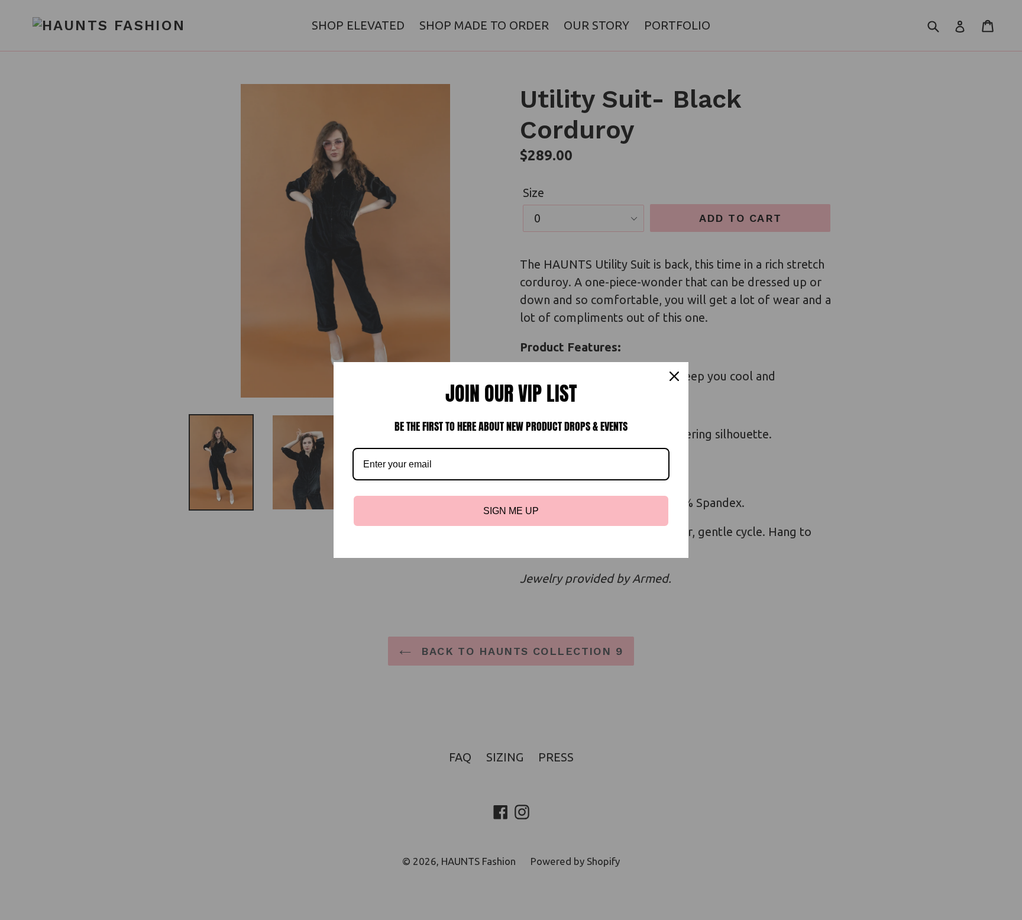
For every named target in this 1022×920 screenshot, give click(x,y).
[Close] (674, 376)
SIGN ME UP (511, 511)
